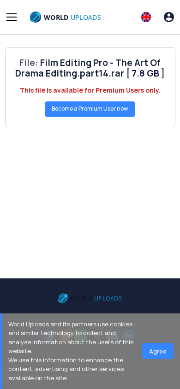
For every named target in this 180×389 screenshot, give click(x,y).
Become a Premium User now (90, 108)
